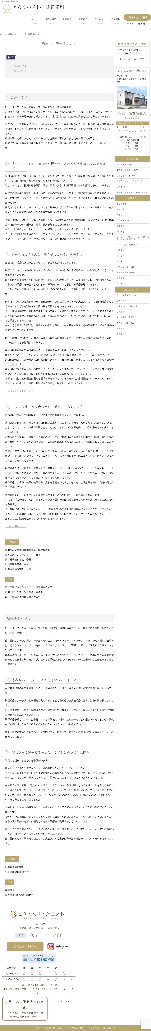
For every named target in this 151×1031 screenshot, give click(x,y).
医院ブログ (121, 334)
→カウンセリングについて (19, 391)
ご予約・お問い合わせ (126, 323)
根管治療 (120, 209)
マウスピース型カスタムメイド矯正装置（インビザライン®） (133, 238)
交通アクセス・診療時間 (127, 306)
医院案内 (83, 20)
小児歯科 (120, 250)
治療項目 (67, 20)
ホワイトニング (123, 220)
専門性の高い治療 (124, 165)
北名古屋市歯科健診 (125, 272)
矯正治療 (120, 232)
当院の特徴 (50, 20)
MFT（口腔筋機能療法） (127, 245)
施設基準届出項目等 (125, 317)
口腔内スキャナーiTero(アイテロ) (131, 181)
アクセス (99, 20)
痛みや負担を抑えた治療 (127, 170)
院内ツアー (121, 301)
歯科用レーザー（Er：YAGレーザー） (133, 192)
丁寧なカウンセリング (126, 176)
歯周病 (120, 215)
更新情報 (120, 328)
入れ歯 (120, 261)
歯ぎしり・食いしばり (126, 267)
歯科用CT (121, 187)
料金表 (120, 284)
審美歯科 (120, 226)
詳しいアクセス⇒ (62, 1003)
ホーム (34, 20)
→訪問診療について (15, 526)
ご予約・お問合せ (25, 946)
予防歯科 (120, 256)
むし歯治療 (121, 204)
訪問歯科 (120, 278)
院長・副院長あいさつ (126, 295)
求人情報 (115, 20)
